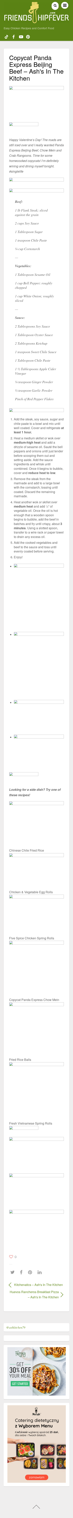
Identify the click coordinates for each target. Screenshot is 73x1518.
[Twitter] (13, 1272)
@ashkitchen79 (15, 1327)
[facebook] (13, 36)
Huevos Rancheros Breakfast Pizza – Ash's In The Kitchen (34, 1294)
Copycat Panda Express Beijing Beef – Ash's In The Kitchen (36, 67)
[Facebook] (22, 1272)
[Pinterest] (31, 1272)
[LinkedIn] (41, 1272)
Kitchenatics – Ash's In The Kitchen (38, 1284)
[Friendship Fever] (36, 21)
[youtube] (21, 36)
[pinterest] (28, 36)
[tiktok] (6, 36)
